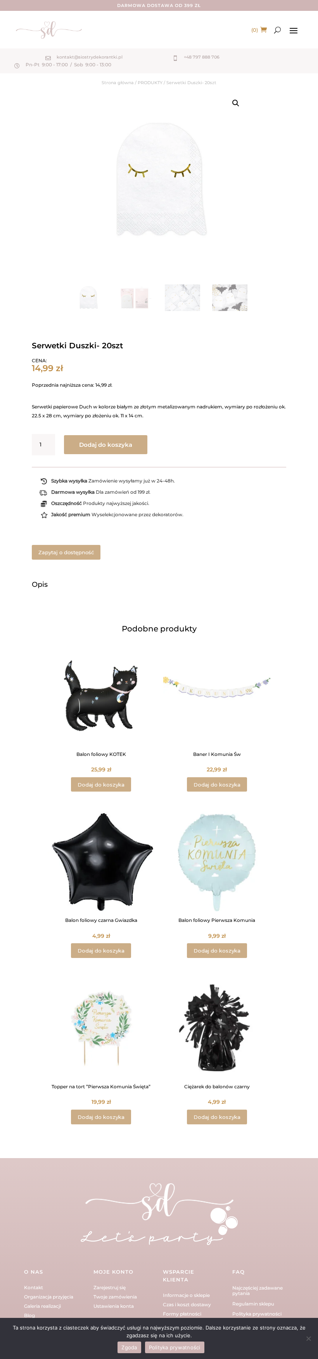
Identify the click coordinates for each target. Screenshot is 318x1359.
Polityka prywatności (257, 1314)
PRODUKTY (150, 82)
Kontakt (33, 1287)
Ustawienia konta (113, 1306)
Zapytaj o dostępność (66, 552)
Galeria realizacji (42, 1306)
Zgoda (129, 1347)
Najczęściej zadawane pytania (257, 1290)
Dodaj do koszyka (105, 444)
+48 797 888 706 (201, 57)
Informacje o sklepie (186, 1295)
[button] (236, 103)
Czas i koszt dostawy (187, 1304)
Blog (29, 1315)
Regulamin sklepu (253, 1304)
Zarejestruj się (109, 1287)
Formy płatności (182, 1314)
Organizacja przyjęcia (48, 1297)
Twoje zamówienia (115, 1297)
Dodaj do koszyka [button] (101, 785)
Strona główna (118, 82)
